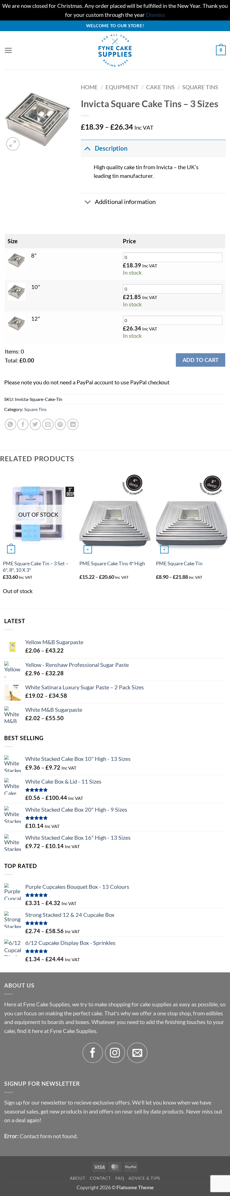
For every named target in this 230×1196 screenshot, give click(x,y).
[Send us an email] (137, 1053)
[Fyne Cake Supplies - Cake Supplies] (115, 50)
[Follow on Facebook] (92, 1053)
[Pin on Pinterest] (60, 424)
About (78, 1178)
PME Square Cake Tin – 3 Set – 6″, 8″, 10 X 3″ (35, 567)
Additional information (125, 201)
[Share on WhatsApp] (10, 424)
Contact (100, 1178)
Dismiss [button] (155, 15)
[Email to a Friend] (48, 424)
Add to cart (201, 360)
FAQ (119, 1178)
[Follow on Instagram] (115, 1053)
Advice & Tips (144, 1178)
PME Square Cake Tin (179, 563)
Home (89, 87)
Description (111, 148)
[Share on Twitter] (35, 424)
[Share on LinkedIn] (73, 424)
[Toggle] (87, 148)
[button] (8, 50)
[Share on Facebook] (23, 424)
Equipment (122, 87)
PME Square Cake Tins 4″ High (112, 563)
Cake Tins (160, 87)
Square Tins (200, 87)
